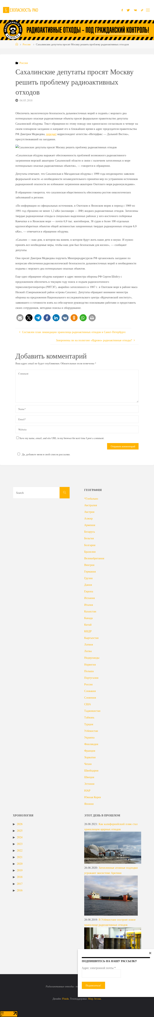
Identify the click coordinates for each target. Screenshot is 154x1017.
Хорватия (89, 757)
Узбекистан (91, 731)
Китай (88, 624)
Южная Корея (92, 797)
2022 (19, 850)
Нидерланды (91, 657)
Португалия (91, 678)
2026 (19, 824)
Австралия (90, 505)
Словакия (90, 691)
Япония (88, 804)
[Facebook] (122, 10)
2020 (19, 864)
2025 (19, 830)
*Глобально (91, 498)
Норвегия (90, 664)
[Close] (150, 953)
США (87, 704)
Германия (90, 571)
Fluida (65, 998)
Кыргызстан (91, 638)
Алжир (88, 518)
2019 (19, 870)
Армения (89, 525)
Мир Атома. (94, 998)
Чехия (87, 764)
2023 (19, 844)
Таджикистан (92, 711)
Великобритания (94, 558)
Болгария (89, 545)
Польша (89, 671)
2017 (19, 884)
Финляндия (91, 744)
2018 (19, 877)
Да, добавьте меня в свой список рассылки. (46, 454)
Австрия (89, 512)
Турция (88, 724)
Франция (89, 750)
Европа (88, 591)
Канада (88, 618)
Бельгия (89, 538)
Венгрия (89, 565)
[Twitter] (128, 10)
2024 (19, 837)
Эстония (89, 784)
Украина (89, 737)
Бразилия (89, 551)
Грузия (88, 578)
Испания (89, 598)
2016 (19, 890)
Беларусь (89, 531)
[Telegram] (142, 10)
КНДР (88, 631)
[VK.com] (135, 10)
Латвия (88, 644)
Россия (26, 44)
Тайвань (89, 717)
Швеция (89, 777)
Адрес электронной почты (99, 968)
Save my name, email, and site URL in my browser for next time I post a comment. (61, 438)
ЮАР (87, 790)
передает (51, 134)
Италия (88, 605)
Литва (88, 651)
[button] (19, 317)
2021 (19, 857)
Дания (88, 585)
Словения (90, 697)
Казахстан (90, 611)
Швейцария (91, 770)
